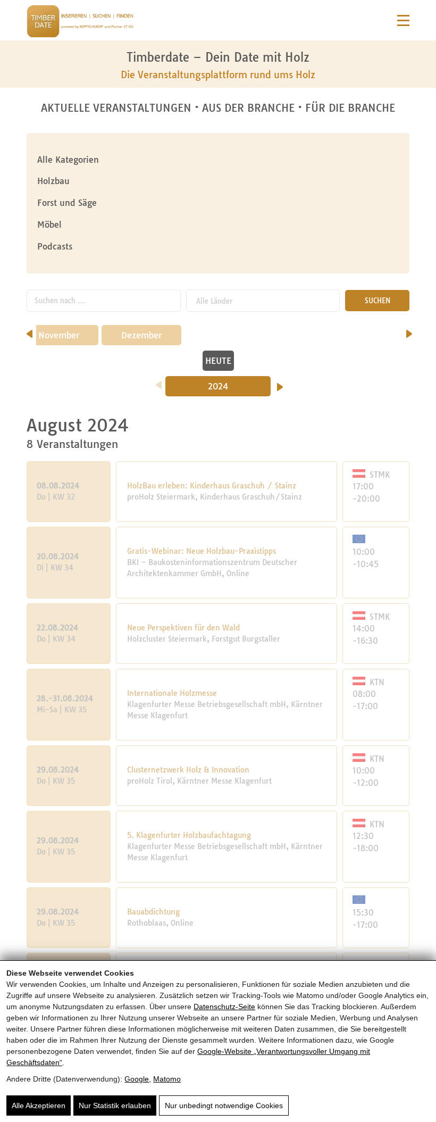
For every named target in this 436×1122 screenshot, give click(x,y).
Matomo (167, 1079)
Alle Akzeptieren (38, 1105)
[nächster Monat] (409, 330)
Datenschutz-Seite (224, 1006)
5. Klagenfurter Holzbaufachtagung (189, 835)
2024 (218, 386)
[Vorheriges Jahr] (159, 381)
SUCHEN (377, 300)
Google (136, 1079)
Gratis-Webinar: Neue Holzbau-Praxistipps (201, 551)
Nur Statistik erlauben (115, 1105)
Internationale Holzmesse (172, 693)
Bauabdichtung (153, 912)
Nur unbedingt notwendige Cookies (224, 1105)
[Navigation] (403, 20)
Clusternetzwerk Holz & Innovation (188, 770)
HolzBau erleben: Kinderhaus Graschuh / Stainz (211, 486)
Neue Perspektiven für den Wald (183, 628)
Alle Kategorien (68, 159)
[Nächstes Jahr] (280, 383)
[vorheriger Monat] (29, 330)
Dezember (141, 335)
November (58, 335)
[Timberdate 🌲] (80, 22)
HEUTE (218, 360)
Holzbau (53, 181)
